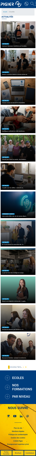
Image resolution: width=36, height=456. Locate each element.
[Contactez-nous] (27, 416)
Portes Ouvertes (6, 453)
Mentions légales (18, 431)
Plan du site (18, 428)
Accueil (5, 12)
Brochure (18, 453)
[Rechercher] (31, 4)
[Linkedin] (21, 416)
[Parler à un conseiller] (26, 4)
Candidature (30, 453)
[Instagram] (8, 416)
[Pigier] (11, 4)
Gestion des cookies (18, 438)
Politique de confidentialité (18, 435)
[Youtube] (14, 416)
